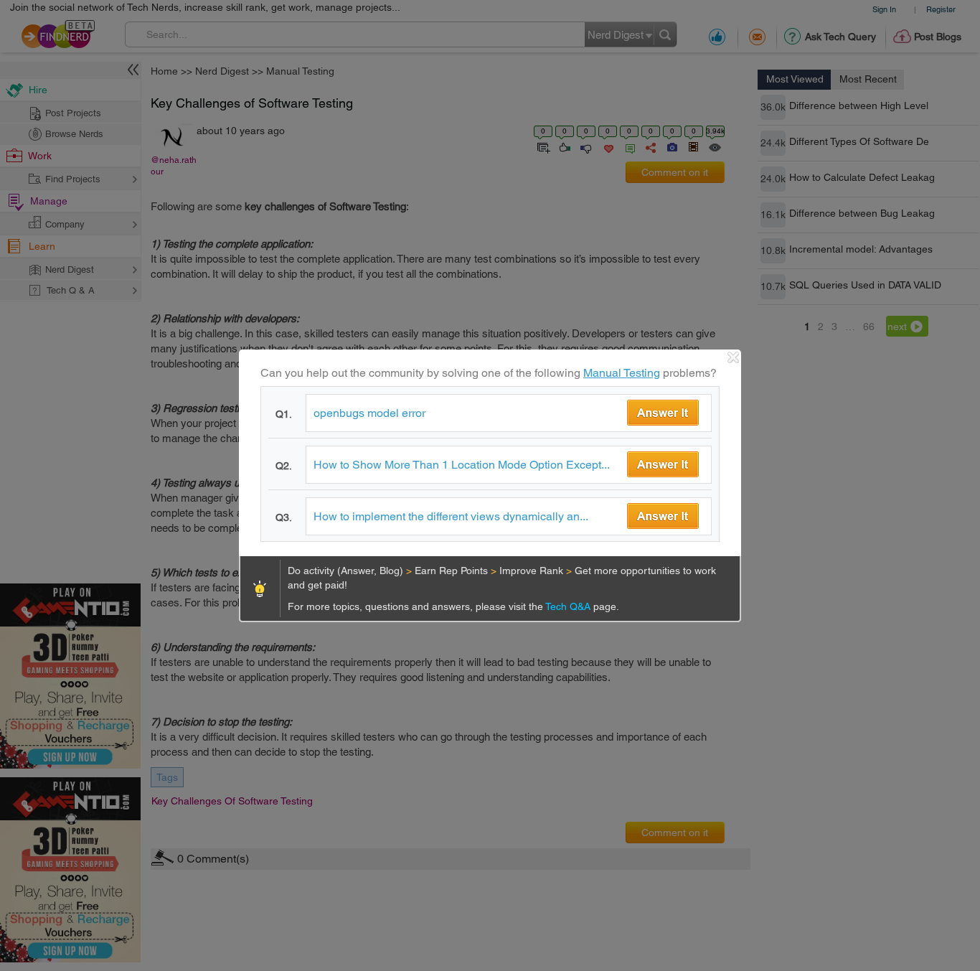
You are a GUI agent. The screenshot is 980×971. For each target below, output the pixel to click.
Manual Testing (621, 373)
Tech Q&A (569, 606)
